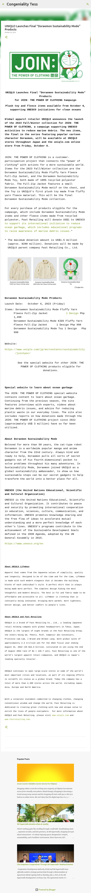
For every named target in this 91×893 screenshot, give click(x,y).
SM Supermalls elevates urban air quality (32, 824)
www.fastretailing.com (17, 719)
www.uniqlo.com (60, 715)
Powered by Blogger (47, 890)
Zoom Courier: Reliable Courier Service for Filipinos (37, 784)
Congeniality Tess (22, 4)
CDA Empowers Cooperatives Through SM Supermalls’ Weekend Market (45, 864)
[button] (6, 37)
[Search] (41, 4)
